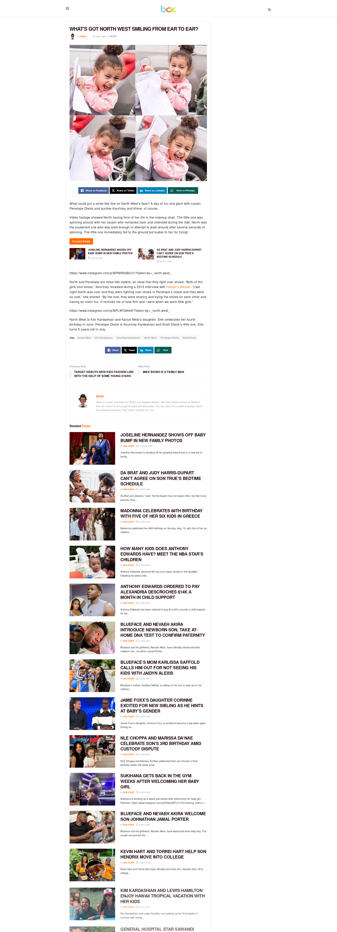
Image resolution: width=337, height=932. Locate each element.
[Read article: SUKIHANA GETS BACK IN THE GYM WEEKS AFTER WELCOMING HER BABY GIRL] (92, 789)
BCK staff (128, 446)
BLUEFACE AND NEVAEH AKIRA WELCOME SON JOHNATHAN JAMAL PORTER (163, 816)
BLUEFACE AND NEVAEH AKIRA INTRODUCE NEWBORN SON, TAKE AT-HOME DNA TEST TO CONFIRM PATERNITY (162, 629)
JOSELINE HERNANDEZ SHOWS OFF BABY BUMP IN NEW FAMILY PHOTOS (163, 437)
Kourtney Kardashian (128, 337)
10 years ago (99, 36)
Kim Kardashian (104, 337)
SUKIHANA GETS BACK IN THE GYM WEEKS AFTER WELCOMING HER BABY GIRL (159, 781)
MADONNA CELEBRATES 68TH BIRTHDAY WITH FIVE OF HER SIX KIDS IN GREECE (161, 513)
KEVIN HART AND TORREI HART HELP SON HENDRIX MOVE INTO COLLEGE (163, 854)
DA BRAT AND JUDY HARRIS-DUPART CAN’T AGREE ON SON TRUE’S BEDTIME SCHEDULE (160, 478)
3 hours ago (145, 446)
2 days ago (144, 489)
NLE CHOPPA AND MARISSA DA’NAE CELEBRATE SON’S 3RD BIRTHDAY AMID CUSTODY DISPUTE (160, 743)
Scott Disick (189, 337)
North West (150, 337)
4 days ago (144, 792)
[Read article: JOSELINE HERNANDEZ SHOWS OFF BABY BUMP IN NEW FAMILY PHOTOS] (92, 448)
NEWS (113, 36)
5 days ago (144, 905)
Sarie (83, 36)
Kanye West (84, 337)
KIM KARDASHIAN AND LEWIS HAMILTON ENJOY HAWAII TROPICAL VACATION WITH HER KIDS (162, 894)
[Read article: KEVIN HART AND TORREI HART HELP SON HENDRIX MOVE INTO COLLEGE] (92, 865)
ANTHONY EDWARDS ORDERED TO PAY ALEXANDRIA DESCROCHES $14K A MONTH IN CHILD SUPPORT (160, 591)
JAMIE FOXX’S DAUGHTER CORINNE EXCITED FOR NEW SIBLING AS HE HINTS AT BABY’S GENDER (161, 705)
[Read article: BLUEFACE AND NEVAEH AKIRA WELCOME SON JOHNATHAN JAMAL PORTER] (92, 827)
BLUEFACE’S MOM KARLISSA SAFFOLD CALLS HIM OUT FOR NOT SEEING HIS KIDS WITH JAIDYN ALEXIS (159, 667)
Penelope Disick (170, 337)
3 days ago (144, 716)
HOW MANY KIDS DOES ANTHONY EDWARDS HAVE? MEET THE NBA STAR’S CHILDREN (161, 553)
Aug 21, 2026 (165, 261)
